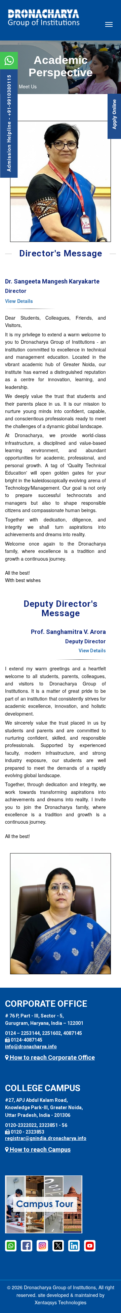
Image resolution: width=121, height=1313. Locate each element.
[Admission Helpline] (11, 1245)
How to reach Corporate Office (51, 1057)
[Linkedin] (74, 1245)
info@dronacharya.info (31, 1046)
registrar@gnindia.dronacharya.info (45, 1138)
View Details (19, 301)
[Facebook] (27, 1245)
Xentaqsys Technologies (60, 1302)
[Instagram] (42, 1245)
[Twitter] (58, 1245)
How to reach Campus (39, 1149)
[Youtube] (90, 1245)
